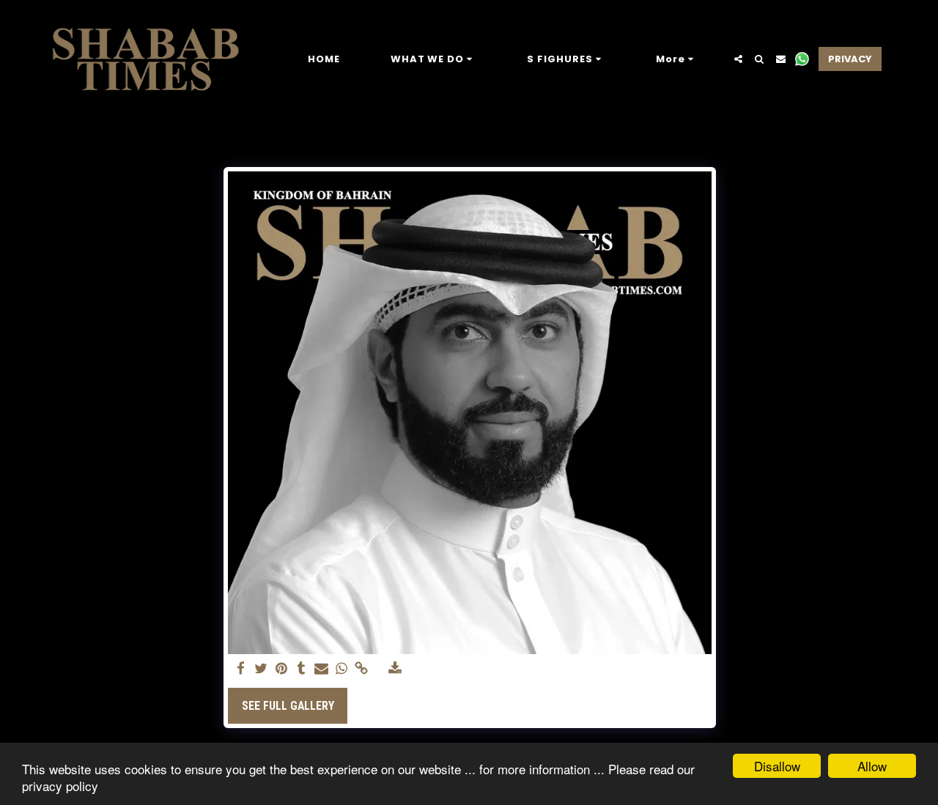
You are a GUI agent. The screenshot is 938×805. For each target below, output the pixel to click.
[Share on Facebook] (241, 669)
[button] (434, 59)
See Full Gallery (288, 706)
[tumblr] (301, 669)
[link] (362, 669)
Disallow (777, 766)
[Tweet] (261, 669)
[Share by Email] (321, 669)
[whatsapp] (341, 669)
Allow (872, 766)
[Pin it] (281, 669)
